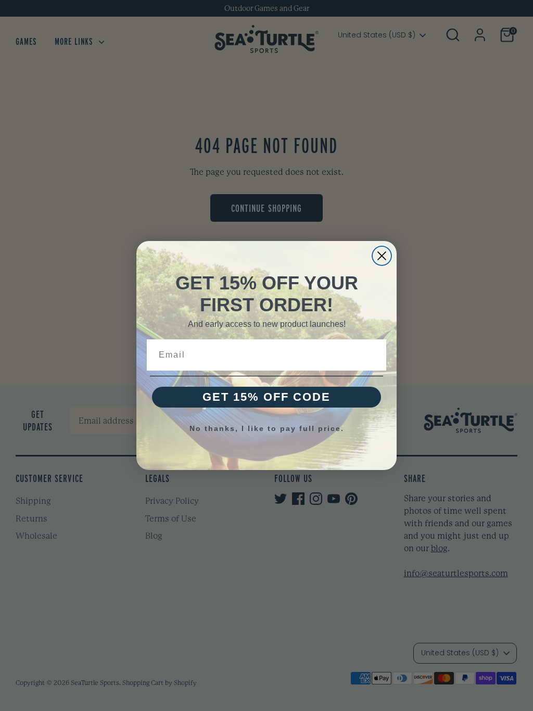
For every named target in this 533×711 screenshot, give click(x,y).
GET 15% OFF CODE (266, 396)
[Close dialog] (381, 255)
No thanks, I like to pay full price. (266, 428)
